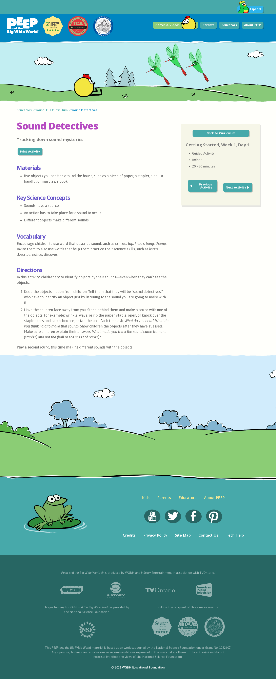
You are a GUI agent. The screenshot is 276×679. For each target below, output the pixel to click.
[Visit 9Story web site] (116, 590)
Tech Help (235, 535)
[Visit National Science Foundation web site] (87, 630)
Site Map (183, 535)
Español (255, 9)
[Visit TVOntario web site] (160, 590)
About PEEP (252, 25)
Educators (229, 25)
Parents (208, 25)
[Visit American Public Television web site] (204, 590)
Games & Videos (167, 25)
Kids (146, 497)
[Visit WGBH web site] (72, 590)
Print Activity (30, 151)
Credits (129, 535)
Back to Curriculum (221, 133)
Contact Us (208, 535)
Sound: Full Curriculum (51, 110)
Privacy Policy (155, 535)
